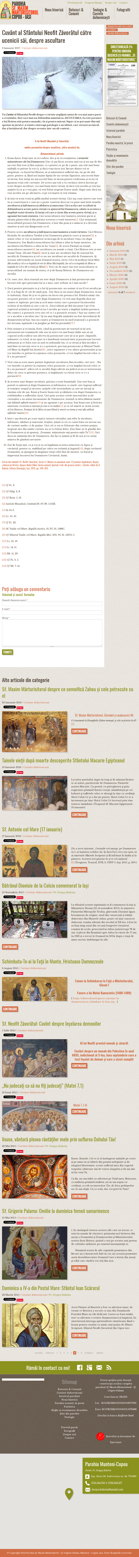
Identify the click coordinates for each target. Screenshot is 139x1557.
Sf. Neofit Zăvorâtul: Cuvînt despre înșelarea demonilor (51, 1023)
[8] (43, 349)
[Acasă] (19, 10)
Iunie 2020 (116, 283)
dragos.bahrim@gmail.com (107, 1489)
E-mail (6, 609)
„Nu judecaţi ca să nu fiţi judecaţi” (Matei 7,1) (42, 1085)
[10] (38, 402)
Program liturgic (93, 2)
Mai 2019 (115, 259)
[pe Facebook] (80, 1367)
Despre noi (111, 2)
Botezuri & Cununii (76, 11)
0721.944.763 (98, 1482)
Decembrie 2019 (119, 271)
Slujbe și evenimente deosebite (117, 157)
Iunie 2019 (116, 263)
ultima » (100, 1353)
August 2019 (117, 267)
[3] (56, 246)
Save (21, 53)
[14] (81, 448)
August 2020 (117, 287)
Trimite (7, 652)
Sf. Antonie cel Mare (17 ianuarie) (32, 829)
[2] (92, 235)
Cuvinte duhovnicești (35, 48)
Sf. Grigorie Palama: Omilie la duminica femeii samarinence (55, 1210)
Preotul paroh (75, 2)
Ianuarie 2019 (118, 251)
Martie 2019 (116, 254)
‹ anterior (112, 292)
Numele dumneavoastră (15, 600)
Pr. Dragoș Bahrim (64, 892)
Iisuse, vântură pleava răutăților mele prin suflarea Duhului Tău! (59, 1139)
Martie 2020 (117, 275)
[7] (71, 323)
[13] (91, 432)
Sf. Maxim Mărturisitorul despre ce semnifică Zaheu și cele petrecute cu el (67, 692)
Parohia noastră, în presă (119, 143)
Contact (123, 2)
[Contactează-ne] (99, 1367)
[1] (76, 219)
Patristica (111, 149)
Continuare (79, 731)
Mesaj (5, 618)
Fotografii (123, 10)
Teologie (110, 172)
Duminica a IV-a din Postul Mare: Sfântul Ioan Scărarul (51, 1288)
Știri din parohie (115, 166)
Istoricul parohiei (115, 130)
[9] (19, 376)
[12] (26, 413)
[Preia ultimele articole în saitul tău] (109, 1367)
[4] (33, 249)
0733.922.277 (115, 1482)
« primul (38, 1353)
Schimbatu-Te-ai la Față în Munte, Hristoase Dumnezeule (52, 961)
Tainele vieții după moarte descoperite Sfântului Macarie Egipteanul (63, 760)
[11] (61, 406)
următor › (131, 292)
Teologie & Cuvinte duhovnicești (101, 13)
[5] (3, 510)
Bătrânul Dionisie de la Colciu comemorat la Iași (45, 885)
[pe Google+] (90, 1367)
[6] (46, 266)
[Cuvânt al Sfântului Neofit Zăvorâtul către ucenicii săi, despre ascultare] (52, 82)
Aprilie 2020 (117, 279)
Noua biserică (54, 10)
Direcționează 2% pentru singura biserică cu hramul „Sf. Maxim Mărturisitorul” (121, 53)
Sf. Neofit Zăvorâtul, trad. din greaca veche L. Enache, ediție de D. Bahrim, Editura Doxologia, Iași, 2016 (51, 465)
